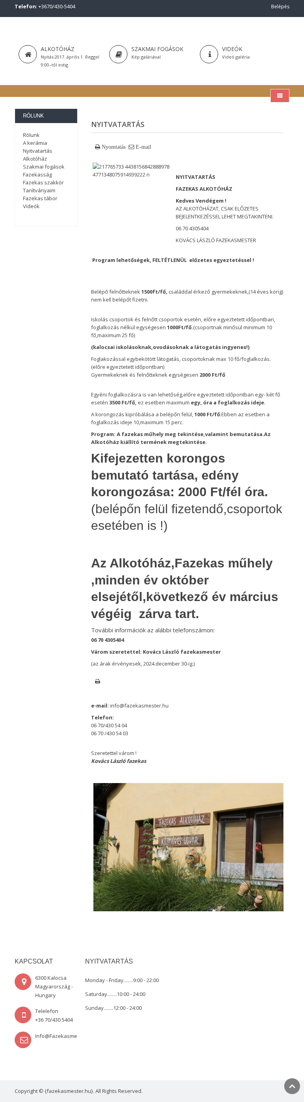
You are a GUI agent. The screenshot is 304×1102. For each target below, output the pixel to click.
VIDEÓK (232, 49)
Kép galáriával (146, 57)
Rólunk (31, 134)
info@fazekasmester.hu (139, 705)
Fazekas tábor (40, 198)
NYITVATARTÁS (195, 176)
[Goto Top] (292, 1086)
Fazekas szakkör (43, 182)
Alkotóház (57, 49)
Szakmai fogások (157, 49)
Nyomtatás (113, 147)
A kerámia (35, 142)
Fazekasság (37, 174)
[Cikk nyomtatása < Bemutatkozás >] (97, 681)
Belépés (280, 6)
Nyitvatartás (37, 150)
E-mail (143, 147)
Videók (31, 206)
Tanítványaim (39, 190)
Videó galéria (236, 57)
